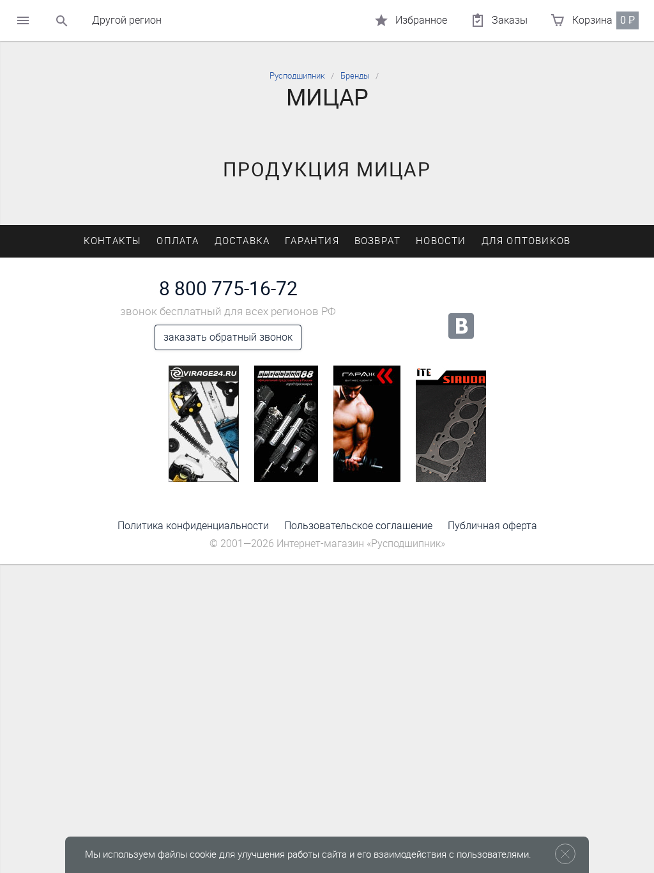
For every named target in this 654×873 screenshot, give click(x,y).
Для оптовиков (526, 241)
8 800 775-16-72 (228, 288)
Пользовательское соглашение (358, 526)
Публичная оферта (492, 526)
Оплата (177, 241)
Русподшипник (297, 76)
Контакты (113, 241)
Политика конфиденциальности (193, 526)
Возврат (377, 241)
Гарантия (312, 241)
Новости (441, 241)
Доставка (242, 241)
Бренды (355, 76)
